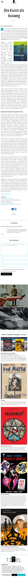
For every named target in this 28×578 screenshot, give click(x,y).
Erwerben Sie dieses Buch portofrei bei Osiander (11, 204)
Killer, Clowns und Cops (5, 494)
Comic (14, 5)
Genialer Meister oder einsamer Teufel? (8, 353)
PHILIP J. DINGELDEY (5, 194)
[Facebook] (13, 209)
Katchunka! (3, 400)
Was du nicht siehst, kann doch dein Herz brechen (10, 546)
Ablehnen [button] (14, 574)
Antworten (2, 234)
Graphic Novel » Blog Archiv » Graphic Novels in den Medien (11, 226)
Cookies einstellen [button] (6, 574)
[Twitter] (15, 209)
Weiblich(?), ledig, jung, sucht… (6, 446)
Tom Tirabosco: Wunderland (7, 198)
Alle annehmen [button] (21, 574)
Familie (14, 214)
